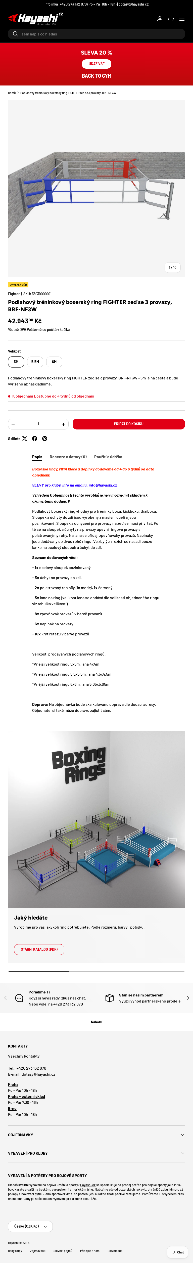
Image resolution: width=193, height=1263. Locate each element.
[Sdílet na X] (25, 438)
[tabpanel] (96, 589)
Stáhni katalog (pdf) (39, 949)
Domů (12, 93)
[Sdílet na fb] (35, 438)
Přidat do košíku (128, 424)
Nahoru (96, 1022)
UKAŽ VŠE (97, 64)
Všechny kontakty (24, 1056)
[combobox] (96, 34)
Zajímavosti (37, 1250)
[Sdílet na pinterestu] (45, 438)
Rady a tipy (15, 1250)
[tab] (37, 456)
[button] (170, 18)
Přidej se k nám (90, 1250)
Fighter (14, 294)
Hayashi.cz (88, 1185)
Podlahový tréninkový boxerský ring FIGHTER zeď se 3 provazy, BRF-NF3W (68, 93)
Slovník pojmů (63, 1250)
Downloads (115, 1250)
